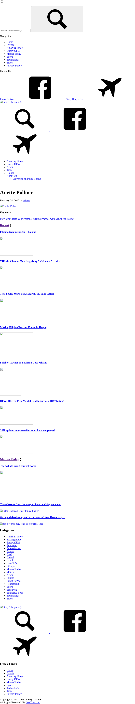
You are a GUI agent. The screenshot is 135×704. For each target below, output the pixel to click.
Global (10, 557)
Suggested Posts (15, 592)
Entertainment (14, 548)
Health (10, 560)
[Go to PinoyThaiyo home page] (11, 102)
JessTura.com (33, 702)
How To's (12, 563)
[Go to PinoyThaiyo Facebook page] (74, 130)
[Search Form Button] (57, 19)
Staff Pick (12, 589)
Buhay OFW (13, 542)
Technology (13, 595)
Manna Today (9, 459)
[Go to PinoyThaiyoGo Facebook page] (24, 155)
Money (10, 572)
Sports (10, 586)
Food (9, 554)
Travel (10, 598)
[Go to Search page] (25, 130)
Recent (4, 225)
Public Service (14, 580)
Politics (10, 577)
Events (10, 551)
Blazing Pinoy (14, 539)
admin (26, 200)
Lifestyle (11, 566)
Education (12, 545)
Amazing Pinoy (15, 536)
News (10, 575)
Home (10, 670)
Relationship (13, 583)
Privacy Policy (14, 694)
